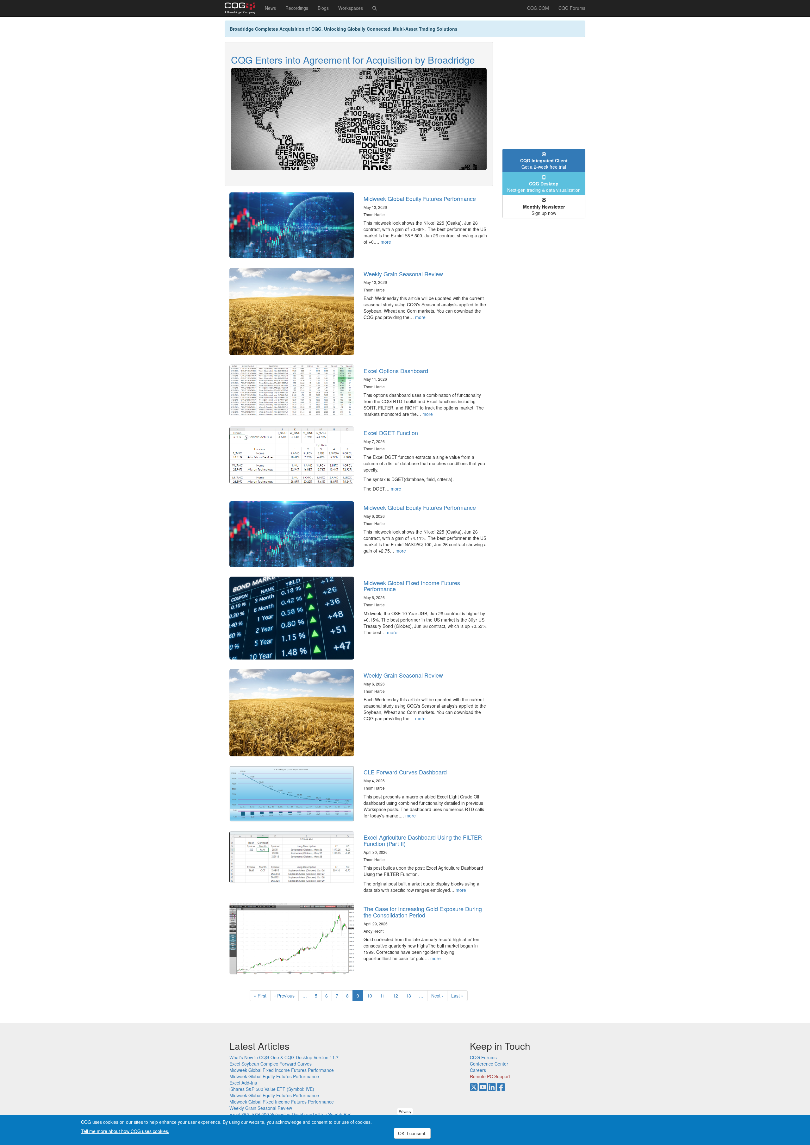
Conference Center (489, 1064)
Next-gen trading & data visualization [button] (544, 186)
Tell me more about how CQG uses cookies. (125, 1131)
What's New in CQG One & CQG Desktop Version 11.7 (284, 1057)
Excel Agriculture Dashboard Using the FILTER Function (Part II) (423, 840)
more (386, 242)
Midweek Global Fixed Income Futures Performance (412, 586)
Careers (478, 1070)
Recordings (296, 8)
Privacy (405, 1111)
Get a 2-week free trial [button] (544, 163)
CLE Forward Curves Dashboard (405, 772)
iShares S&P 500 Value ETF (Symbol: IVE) (271, 1089)
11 (384, 995)
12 (397, 995)
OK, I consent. (412, 1133)
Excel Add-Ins (243, 1082)
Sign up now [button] (544, 209)
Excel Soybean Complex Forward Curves (270, 1064)
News (270, 8)
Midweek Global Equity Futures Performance (420, 198)
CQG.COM (538, 8)
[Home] (242, 8)
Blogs (323, 8)
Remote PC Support (490, 1076)
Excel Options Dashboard (396, 370)
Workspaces (350, 8)
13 (410, 995)
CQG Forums (571, 8)
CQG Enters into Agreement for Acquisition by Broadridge (353, 59)
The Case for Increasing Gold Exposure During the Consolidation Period (423, 911)
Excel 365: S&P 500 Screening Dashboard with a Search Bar (290, 1114)
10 (371, 995)
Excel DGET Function (391, 433)
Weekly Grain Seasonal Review (403, 274)
